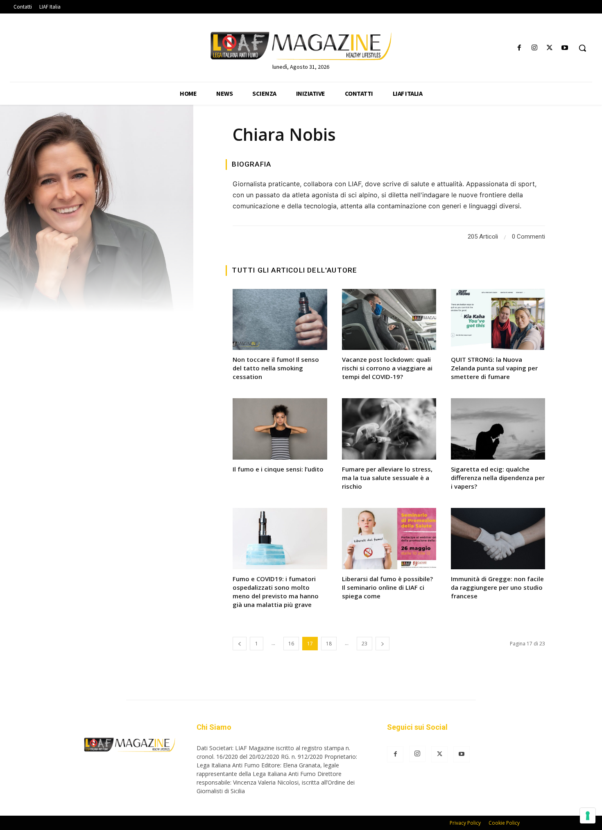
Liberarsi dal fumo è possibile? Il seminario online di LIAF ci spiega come (387, 587)
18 (329, 643)
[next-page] (382, 643)
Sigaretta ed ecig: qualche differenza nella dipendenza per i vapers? (498, 477)
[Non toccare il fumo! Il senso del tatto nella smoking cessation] (280, 319)
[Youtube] (564, 48)
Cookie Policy (504, 822)
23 (364, 643)
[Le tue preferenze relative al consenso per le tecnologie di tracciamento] (587, 815)
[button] (582, 48)
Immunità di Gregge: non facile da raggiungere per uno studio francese (497, 587)
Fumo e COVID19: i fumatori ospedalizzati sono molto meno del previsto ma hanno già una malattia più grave (276, 592)
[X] (549, 48)
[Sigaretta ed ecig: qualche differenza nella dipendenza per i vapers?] (498, 429)
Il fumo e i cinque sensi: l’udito (278, 469)
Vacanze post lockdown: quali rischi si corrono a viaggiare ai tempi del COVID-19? (387, 368)
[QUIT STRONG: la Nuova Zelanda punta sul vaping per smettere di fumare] (498, 319)
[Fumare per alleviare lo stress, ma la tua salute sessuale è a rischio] (389, 429)
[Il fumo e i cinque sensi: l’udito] (280, 429)
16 (291, 643)
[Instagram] (534, 48)
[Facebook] (519, 48)
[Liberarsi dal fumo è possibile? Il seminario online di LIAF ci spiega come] (389, 538)
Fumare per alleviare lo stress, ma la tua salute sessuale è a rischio (387, 477)
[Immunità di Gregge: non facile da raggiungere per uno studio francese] (498, 538)
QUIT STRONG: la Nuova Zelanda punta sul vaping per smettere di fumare (494, 368)
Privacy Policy (465, 822)
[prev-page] (240, 643)
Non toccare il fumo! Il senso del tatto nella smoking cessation (276, 368)
